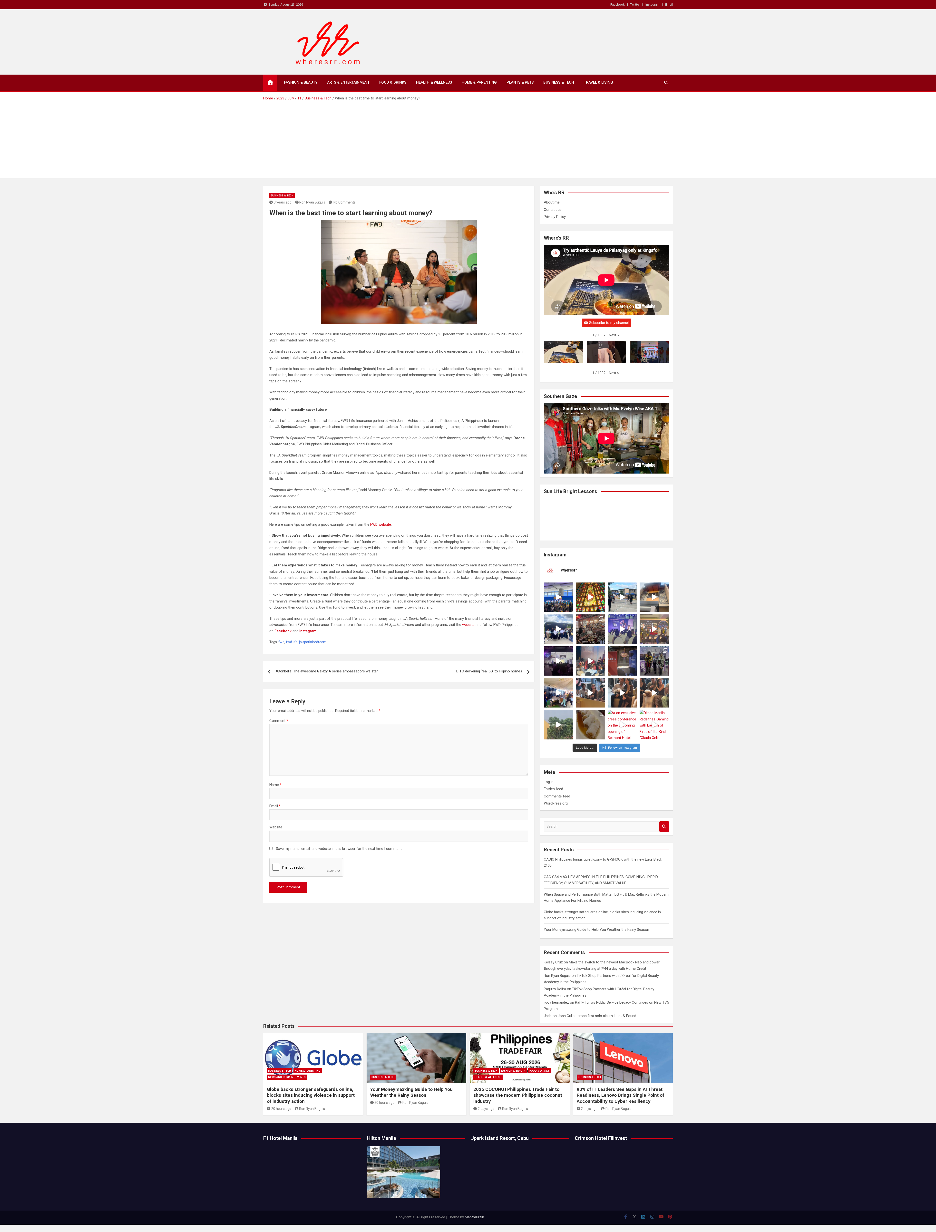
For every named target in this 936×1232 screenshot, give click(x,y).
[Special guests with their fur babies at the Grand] (590, 693)
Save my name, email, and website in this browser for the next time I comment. (339, 848)
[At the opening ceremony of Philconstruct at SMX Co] (558, 597)
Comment (278, 720)
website (468, 624)
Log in (549, 782)
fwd (281, 642)
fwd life (292, 642)
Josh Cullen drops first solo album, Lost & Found (597, 1016)
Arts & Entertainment (348, 82)
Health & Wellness (434, 82)
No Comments (344, 202)
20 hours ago (281, 1109)
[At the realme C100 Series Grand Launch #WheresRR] (558, 661)
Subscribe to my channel (609, 322)
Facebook (617, 4)
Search (664, 826)
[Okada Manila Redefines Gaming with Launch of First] (654, 724)
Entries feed (553, 789)
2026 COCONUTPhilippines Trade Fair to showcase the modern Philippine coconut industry (517, 1095)
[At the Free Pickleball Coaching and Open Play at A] (622, 597)
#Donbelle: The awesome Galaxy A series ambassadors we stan (327, 671)
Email (669, 4)
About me (552, 202)
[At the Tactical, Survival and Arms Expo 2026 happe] (654, 629)
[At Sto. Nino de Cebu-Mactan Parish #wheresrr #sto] (590, 597)
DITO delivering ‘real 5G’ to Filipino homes (489, 671)
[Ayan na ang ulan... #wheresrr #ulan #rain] (558, 724)
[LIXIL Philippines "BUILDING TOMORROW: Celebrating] (590, 661)
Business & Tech (558, 82)
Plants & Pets (520, 82)
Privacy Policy (555, 216)
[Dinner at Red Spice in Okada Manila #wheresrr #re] (590, 724)
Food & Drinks (392, 82)
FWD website (380, 524)
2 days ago (486, 1109)
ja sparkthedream (312, 642)
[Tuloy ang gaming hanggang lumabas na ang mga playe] (654, 661)
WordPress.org (556, 803)
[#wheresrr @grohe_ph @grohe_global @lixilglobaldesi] (622, 661)
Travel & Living (598, 82)
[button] (613, 335)
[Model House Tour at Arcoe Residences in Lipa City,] (654, 597)
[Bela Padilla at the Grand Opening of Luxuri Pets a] (622, 693)
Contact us (553, 209)
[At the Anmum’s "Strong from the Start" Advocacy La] (622, 629)
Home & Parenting (479, 82)
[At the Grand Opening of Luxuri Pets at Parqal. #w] (558, 693)
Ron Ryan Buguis (312, 202)
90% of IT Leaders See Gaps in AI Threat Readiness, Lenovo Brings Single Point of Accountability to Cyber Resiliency (620, 1095)
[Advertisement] (468, 138)
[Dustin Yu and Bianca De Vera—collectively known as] (654, 693)
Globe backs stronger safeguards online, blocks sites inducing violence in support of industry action (311, 1095)
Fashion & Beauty (300, 82)
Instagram (652, 4)
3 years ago (283, 202)
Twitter (635, 4)
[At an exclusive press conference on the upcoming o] (622, 724)
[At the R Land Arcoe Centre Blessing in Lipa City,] (558, 629)
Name (275, 785)
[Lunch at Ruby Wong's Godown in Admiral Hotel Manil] (590, 629)
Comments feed (557, 796)
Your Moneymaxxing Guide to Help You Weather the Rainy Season (596, 929)
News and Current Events (287, 1077)
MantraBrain (474, 1217)
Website (275, 827)
